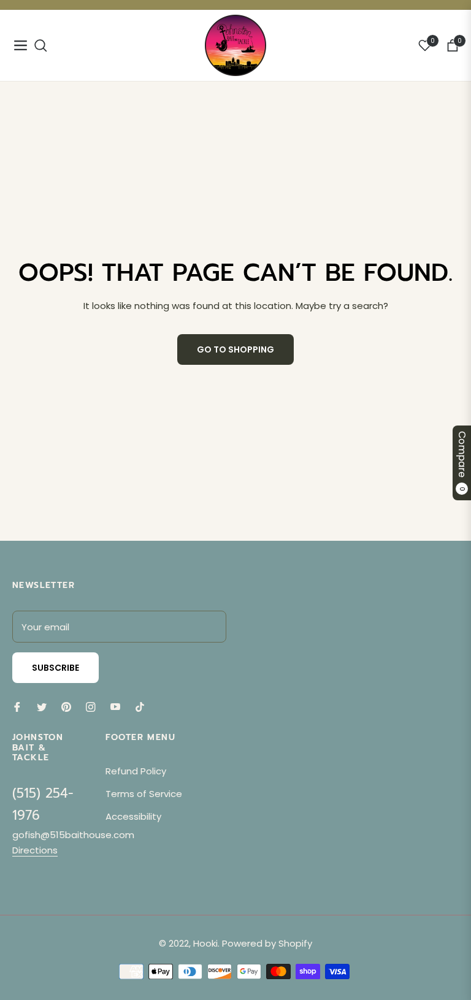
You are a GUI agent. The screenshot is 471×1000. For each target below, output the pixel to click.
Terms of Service (143, 793)
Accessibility (133, 816)
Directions (35, 850)
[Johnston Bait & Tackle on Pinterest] (66, 706)
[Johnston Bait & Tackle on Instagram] (91, 706)
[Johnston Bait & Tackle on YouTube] (115, 706)
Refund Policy (135, 771)
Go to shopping (235, 349)
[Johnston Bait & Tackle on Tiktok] (143, 706)
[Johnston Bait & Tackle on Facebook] (17, 706)
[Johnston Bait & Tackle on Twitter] (42, 706)
